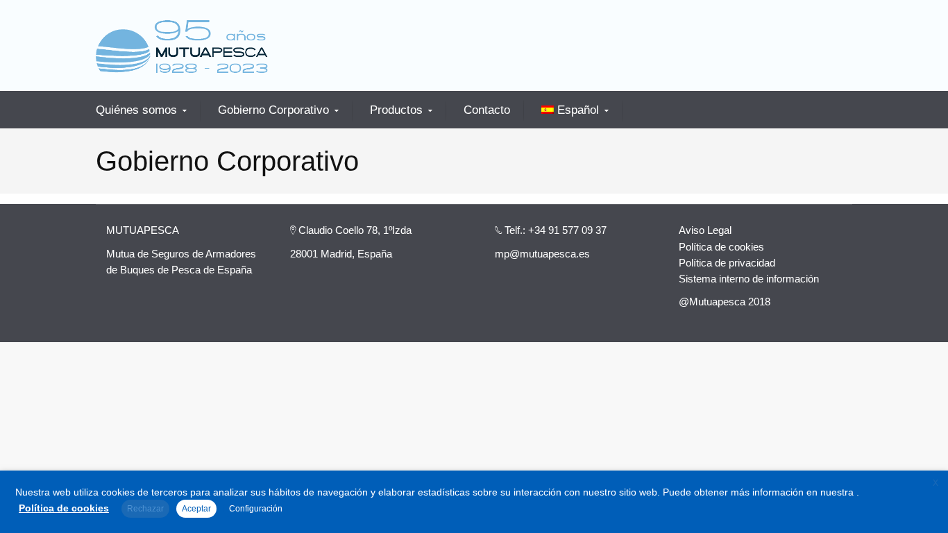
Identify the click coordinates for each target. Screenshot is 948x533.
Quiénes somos (136, 110)
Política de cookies (721, 247)
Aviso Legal (705, 230)
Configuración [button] (255, 509)
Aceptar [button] (196, 509)
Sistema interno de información (749, 279)
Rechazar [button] (145, 509)
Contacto (487, 110)
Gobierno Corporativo (273, 110)
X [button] (935, 483)
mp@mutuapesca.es (542, 254)
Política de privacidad (727, 263)
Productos (396, 110)
